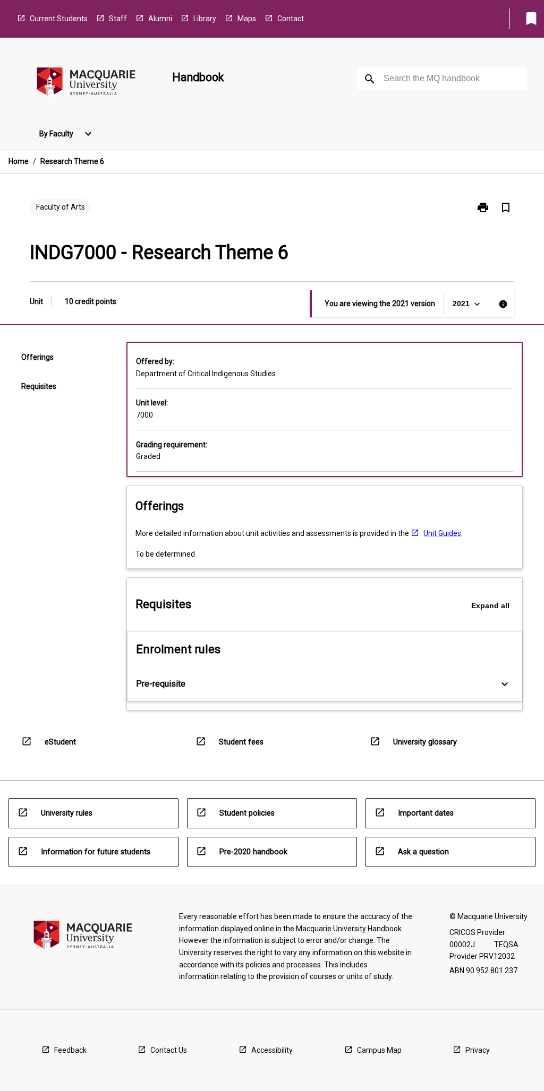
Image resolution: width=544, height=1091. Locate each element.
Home (18, 161)
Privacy (477, 1050)
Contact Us (168, 1050)
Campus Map (379, 1050)
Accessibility (272, 1050)
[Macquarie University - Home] (86, 83)
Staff (118, 18)
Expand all (490, 605)
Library (204, 18)
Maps (246, 18)
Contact (290, 18)
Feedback (70, 1050)
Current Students (59, 18)
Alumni (160, 18)
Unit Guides (442, 533)
